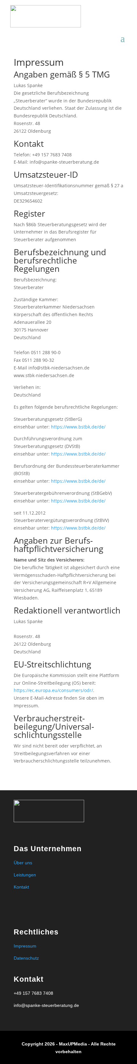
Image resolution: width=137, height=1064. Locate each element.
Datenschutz (26, 958)
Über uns (23, 862)
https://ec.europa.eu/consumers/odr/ (53, 690)
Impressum (25, 946)
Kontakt (21, 886)
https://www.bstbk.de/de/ (78, 427)
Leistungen (25, 874)
